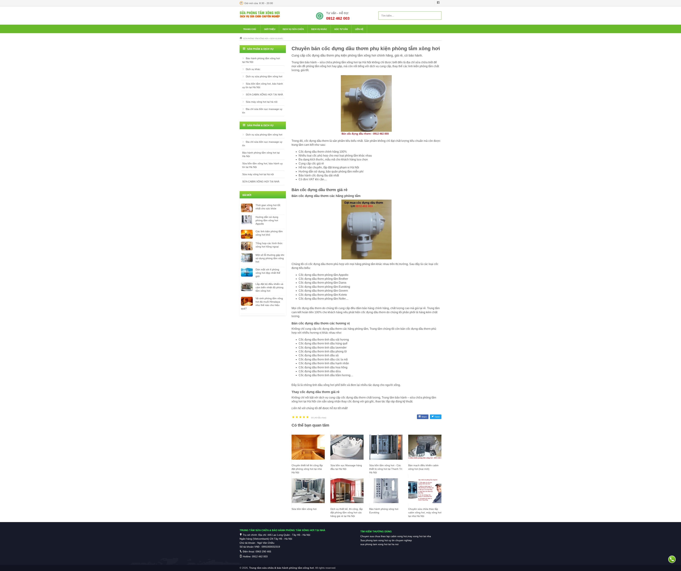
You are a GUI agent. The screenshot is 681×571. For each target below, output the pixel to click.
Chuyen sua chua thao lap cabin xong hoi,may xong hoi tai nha (395, 536)
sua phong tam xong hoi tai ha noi (379, 544)
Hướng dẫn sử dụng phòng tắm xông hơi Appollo (267, 220)
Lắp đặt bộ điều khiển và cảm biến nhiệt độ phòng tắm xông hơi (269, 287)
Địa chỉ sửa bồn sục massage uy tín (262, 111)
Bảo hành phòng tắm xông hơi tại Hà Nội (261, 60)
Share (424, 417)
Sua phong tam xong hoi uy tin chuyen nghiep (386, 540)
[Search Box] (437, 15)
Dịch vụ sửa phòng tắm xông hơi (264, 76)
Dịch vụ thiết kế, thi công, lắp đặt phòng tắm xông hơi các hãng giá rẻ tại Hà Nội (346, 512)
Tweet (437, 417)
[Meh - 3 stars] (300, 417)
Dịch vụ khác (319, 29)
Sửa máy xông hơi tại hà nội (261, 101)
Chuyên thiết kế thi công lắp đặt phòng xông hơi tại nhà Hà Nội (307, 469)
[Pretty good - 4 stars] (304, 417)
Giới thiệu (269, 29)
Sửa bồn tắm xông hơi (304, 509)
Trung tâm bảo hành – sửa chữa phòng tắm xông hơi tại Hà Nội (331, 62)
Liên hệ (359, 29)
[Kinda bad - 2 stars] (297, 417)
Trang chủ (249, 29)
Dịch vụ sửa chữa (293, 29)
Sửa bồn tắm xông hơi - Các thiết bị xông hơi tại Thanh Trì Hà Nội (385, 469)
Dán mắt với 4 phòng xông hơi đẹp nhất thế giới (268, 273)
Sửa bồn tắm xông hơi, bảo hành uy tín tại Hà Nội (262, 85)
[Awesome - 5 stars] (307, 417)
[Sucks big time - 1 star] (293, 417)
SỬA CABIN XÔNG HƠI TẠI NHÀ (264, 94)
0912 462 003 (338, 18)
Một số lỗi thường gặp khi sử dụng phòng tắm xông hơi (270, 258)
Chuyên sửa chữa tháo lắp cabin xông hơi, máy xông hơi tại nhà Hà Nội (424, 512)
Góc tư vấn (341, 29)
